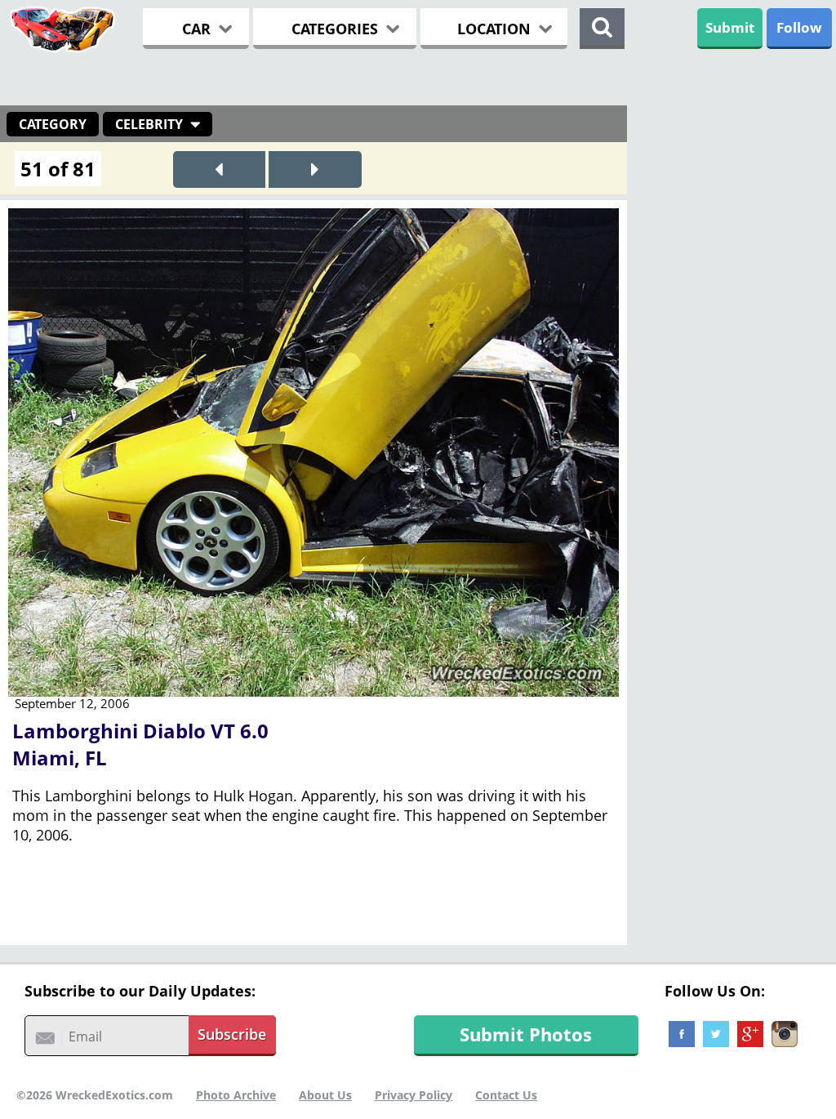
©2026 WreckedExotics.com (94, 1095)
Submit (729, 27)
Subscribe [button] (232, 1034)
